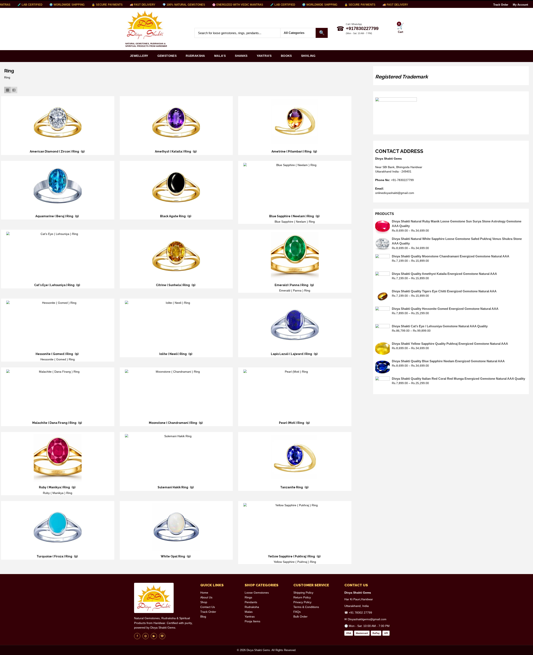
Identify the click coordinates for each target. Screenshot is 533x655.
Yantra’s (264, 55)
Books (286, 55)
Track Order (500, 4)
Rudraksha (195, 55)
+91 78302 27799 (360, 612)
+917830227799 (362, 28)
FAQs (297, 611)
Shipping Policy (303, 592)
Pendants (251, 602)
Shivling (308, 55)
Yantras (250, 616)
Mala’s (220, 55)
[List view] (14, 90)
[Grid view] (7, 90)
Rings (248, 597)
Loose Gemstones (257, 592)
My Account (520, 4)
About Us (206, 597)
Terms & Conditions (306, 607)
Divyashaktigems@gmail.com (367, 619)
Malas (249, 611)
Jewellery (139, 55)
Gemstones (167, 55)
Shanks (241, 55)
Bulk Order (300, 616)
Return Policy (302, 597)
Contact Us (207, 607)
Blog (203, 616)
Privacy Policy (302, 602)
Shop (203, 602)
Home (204, 592)
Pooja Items (252, 621)
